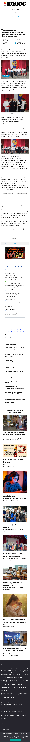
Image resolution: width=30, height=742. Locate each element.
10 (5, 329)
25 (8, 333)
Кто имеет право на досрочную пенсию (13, 381)
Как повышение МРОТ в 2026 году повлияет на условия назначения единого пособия (14, 355)
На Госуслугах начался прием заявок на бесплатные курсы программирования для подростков (15, 496)
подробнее (8, 734)
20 (14, 331)
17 (5, 331)
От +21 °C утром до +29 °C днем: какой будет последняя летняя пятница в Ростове (14, 285)
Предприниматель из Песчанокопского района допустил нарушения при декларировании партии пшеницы (15, 400)
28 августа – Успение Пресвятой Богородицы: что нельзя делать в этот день (14, 434)
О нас (2, 664)
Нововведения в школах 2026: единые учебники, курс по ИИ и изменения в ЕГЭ (13, 584)
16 (23, 329)
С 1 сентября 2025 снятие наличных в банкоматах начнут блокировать (15, 348)
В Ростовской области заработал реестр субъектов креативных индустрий (13, 461)
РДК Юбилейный (17, 238)
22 (20, 331)
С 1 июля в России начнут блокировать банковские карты (13, 361)
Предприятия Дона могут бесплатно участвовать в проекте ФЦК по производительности (15, 650)
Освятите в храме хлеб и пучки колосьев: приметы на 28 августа (14, 304)
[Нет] (28, 737)
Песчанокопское (6, 238)
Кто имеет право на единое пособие (15, 377)
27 (14, 333)
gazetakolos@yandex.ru (15, 13)
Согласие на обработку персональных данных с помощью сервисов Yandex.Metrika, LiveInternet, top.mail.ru (14, 717)
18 (8, 331)
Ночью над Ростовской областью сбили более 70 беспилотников (13, 295)
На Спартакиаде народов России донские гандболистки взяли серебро (13, 525)
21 (17, 331)
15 (20, 329)
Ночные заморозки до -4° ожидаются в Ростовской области (14, 387)
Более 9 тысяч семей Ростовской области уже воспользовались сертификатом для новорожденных (14, 621)
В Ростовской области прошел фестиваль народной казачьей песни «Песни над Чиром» (13, 554)
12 (11, 329)
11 (8, 329)
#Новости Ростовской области (13, 266)
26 (11, 333)
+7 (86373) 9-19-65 (15, 9)
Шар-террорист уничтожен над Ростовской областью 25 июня (13, 393)
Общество (6, 75)
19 (11, 331)
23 (23, 331)
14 (17, 329)
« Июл (6, 340)
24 (5, 333)
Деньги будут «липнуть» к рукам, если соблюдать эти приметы (14, 372)
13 (14, 329)
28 (17, 333)
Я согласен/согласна (15, 739)
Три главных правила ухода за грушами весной (13, 366)
